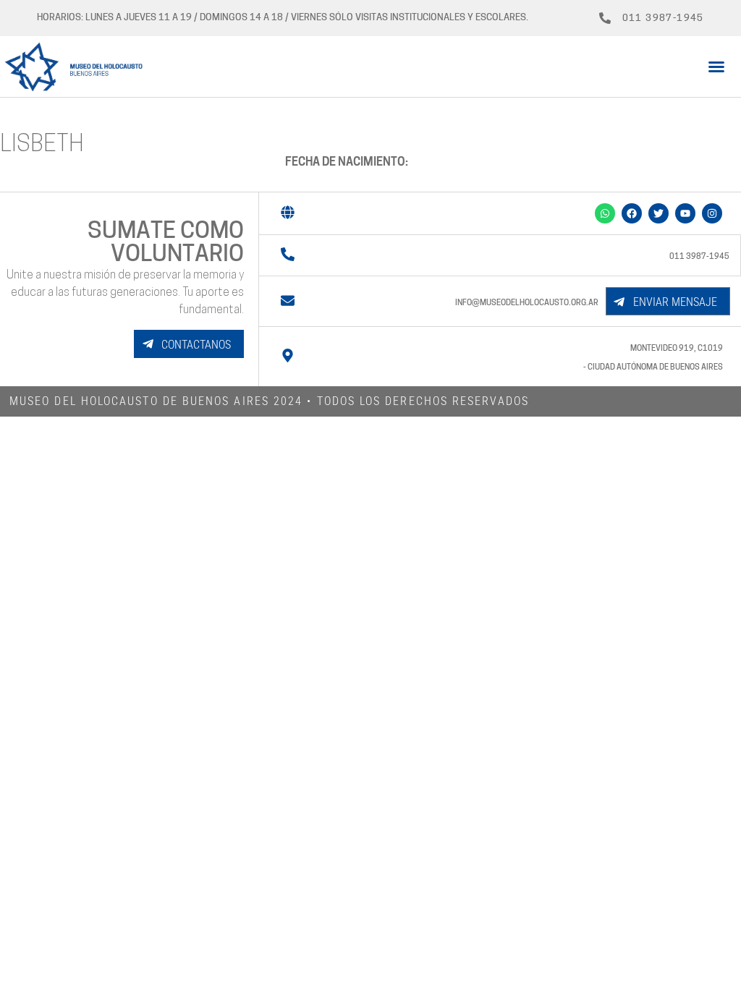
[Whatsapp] (605, 213)
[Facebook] (632, 213)
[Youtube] (685, 213)
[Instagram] (712, 213)
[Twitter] (658, 213)
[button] (716, 67)
